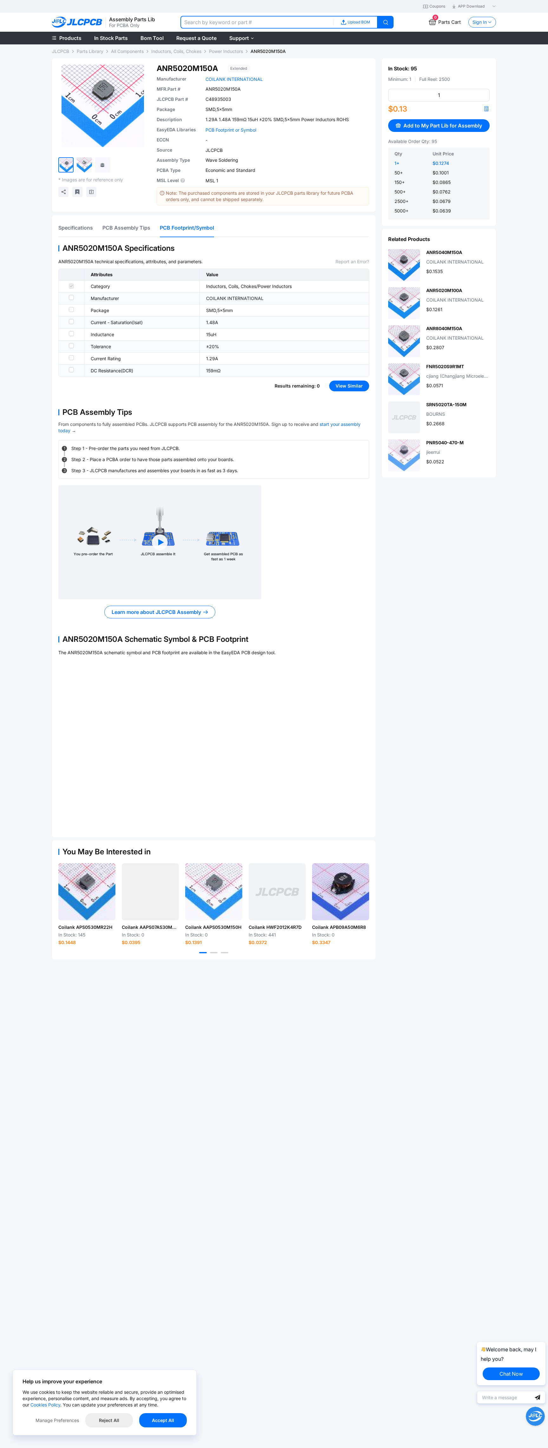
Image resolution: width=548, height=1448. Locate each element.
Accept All (163, 1420)
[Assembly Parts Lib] (77, 22)
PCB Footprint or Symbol (231, 130)
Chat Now (511, 1374)
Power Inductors (226, 51)
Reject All (109, 1420)
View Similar (349, 385)
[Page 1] (203, 952)
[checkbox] (71, 286)
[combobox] (256, 22)
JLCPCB (60, 51)
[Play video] (160, 542)
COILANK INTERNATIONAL (234, 79)
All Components (127, 51)
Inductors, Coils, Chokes (176, 51)
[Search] (386, 22)
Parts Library (90, 51)
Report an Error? (352, 261)
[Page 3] (224, 952)
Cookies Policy (45, 1404)
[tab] (75, 227)
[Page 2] (214, 952)
